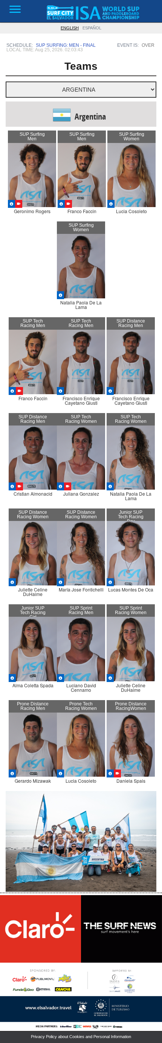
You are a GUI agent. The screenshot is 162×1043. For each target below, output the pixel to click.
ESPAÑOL (92, 28)
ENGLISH (70, 28)
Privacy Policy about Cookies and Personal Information (81, 1036)
